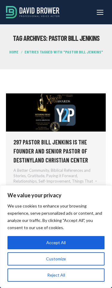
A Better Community (31, 170)
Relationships (25, 181)
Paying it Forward (61, 175)
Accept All (56, 242)
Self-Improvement (54, 181)
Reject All (56, 274)
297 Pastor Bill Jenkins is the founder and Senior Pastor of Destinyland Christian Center (50, 151)
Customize (56, 258)
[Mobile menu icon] (100, 12)
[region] (56, 236)
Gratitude (36, 175)
